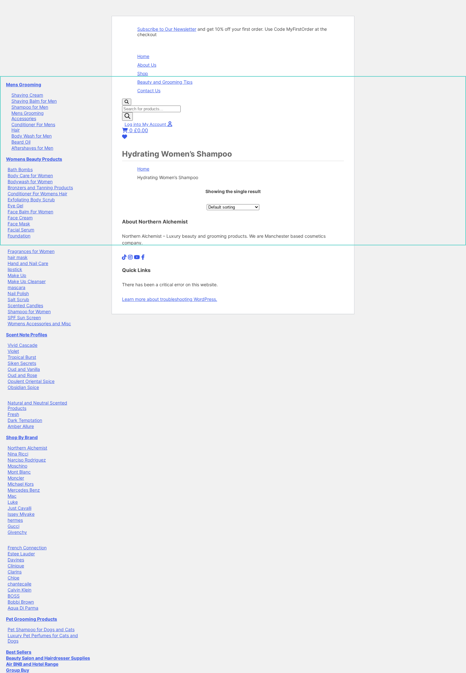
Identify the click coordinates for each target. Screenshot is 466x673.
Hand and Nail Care (28, 263)
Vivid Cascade (22, 345)
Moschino (17, 466)
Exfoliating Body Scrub (31, 199)
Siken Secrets (22, 363)
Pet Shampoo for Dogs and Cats (41, 629)
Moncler (16, 478)
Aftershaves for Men (32, 148)
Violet (13, 351)
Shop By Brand (22, 437)
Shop (142, 73)
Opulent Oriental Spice (31, 381)
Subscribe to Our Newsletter (166, 29)
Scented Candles (25, 305)
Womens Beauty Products (34, 159)
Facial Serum (21, 229)
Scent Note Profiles (26, 334)
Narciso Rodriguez (27, 460)
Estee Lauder (21, 553)
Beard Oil (20, 142)
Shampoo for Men (29, 107)
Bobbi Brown (21, 602)
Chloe (13, 577)
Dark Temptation (25, 420)
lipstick (15, 269)
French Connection (27, 547)
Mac (12, 496)
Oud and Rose (22, 375)
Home (143, 56)
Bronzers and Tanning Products (40, 187)
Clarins (15, 571)
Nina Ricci (18, 453)
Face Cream (20, 217)
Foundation (19, 235)
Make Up (17, 275)
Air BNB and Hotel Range (32, 664)
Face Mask (19, 223)
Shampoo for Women (29, 311)
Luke (13, 502)
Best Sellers (18, 652)
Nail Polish (18, 293)
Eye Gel (15, 205)
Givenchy (17, 532)
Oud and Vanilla (24, 369)
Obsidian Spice (23, 387)
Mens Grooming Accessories (27, 115)
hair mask (18, 257)
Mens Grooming (23, 84)
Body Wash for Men (31, 136)
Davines (16, 559)
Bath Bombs (20, 169)
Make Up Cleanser (27, 281)
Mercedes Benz (24, 490)
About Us (146, 65)
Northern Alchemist (27, 447)
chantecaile (19, 583)
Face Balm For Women (30, 211)
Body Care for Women (30, 175)
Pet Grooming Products (31, 619)
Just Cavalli (19, 508)
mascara (16, 287)
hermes (15, 520)
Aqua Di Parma (23, 608)
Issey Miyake (21, 514)
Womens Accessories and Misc (39, 323)
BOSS (14, 596)
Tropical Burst (22, 357)
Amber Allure (21, 426)
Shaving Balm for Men (34, 101)
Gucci (13, 526)
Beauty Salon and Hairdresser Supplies (48, 658)
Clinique (16, 565)
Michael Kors (21, 484)
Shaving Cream (27, 95)
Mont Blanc (19, 472)
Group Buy (17, 670)
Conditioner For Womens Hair (37, 193)
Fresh (13, 414)
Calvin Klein (19, 589)
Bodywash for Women (30, 181)
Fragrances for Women (31, 251)
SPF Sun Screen (24, 317)
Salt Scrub (18, 299)
